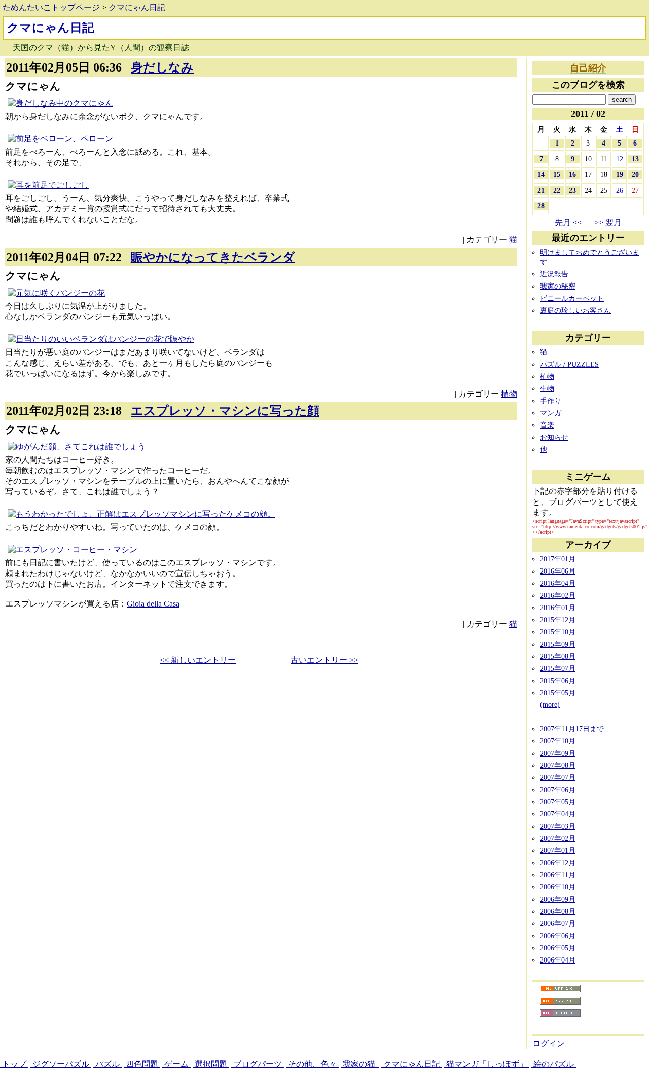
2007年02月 (557, 838)
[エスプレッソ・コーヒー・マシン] (72, 549)
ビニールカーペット (572, 298)
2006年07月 (557, 923)
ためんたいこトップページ (51, 7)
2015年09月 (557, 644)
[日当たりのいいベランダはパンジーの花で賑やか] (101, 339)
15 (556, 174)
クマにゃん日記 (137, 7)
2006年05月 (557, 948)
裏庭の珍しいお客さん (575, 310)
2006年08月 (557, 911)
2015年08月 (557, 656)
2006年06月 (557, 936)
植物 (509, 393)
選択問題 (211, 1064)
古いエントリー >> (324, 660)
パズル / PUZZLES (569, 364)
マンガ (550, 413)
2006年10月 (557, 887)
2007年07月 (557, 777)
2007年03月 (557, 826)
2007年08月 (557, 765)
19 (619, 174)
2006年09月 (557, 899)
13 (635, 159)
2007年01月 (557, 850)
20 (635, 174)
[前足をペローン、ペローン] (60, 138)
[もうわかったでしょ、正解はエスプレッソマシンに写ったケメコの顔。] (141, 514)
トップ (14, 1064)
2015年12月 (557, 620)
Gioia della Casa (153, 603)
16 (572, 174)
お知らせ (554, 437)
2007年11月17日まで (572, 729)
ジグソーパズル (60, 1064)
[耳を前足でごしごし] (48, 185)
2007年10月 (557, 741)
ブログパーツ (257, 1064)
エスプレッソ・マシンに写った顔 (225, 410)
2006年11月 (557, 875)
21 (541, 190)
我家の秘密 (557, 286)
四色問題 (142, 1064)
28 (541, 206)
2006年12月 (557, 863)
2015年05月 (557, 693)
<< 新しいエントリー (198, 660)
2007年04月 (557, 814)
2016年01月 (557, 607)
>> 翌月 (608, 222)
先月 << (568, 222)
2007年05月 (557, 802)
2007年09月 (557, 753)
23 (572, 190)
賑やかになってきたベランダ (213, 257)
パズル (107, 1064)
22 (556, 190)
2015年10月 (557, 632)
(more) (550, 704)
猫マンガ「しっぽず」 (486, 1064)
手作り (550, 401)
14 (541, 174)
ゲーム (176, 1064)
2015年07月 (557, 668)
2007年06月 (557, 790)
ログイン (548, 1043)
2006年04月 (557, 960)
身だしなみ (162, 67)
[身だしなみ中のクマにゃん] (60, 103)
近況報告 (554, 274)
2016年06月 (557, 571)
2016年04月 (557, 583)
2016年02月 (557, 595)
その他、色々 (312, 1064)
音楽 (547, 425)
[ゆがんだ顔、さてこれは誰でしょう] (76, 446)
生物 (547, 388)
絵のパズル (553, 1064)
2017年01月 (557, 559)
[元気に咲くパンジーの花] (56, 293)
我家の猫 (360, 1064)
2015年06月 (557, 680)
